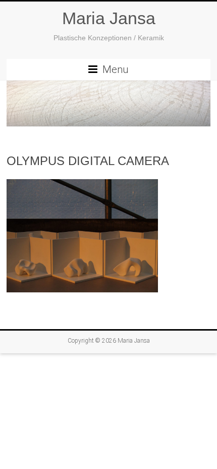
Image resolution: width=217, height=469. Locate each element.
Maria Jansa (108, 18)
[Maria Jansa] (108, 104)
